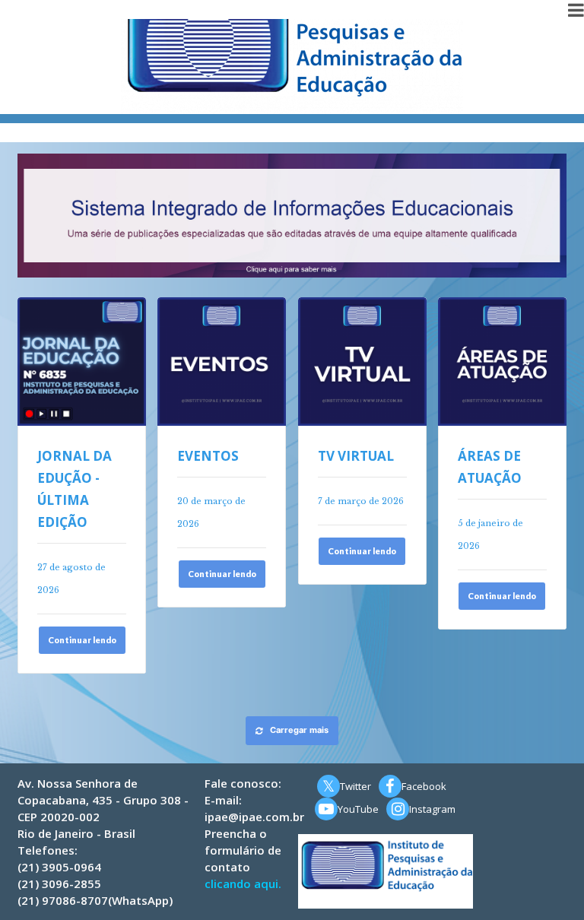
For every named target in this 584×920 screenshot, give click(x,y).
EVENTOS (208, 456)
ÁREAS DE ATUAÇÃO (490, 467)
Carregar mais (299, 730)
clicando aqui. (243, 883)
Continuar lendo (82, 640)
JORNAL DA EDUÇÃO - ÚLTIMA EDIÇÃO (74, 489)
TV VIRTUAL (356, 456)
